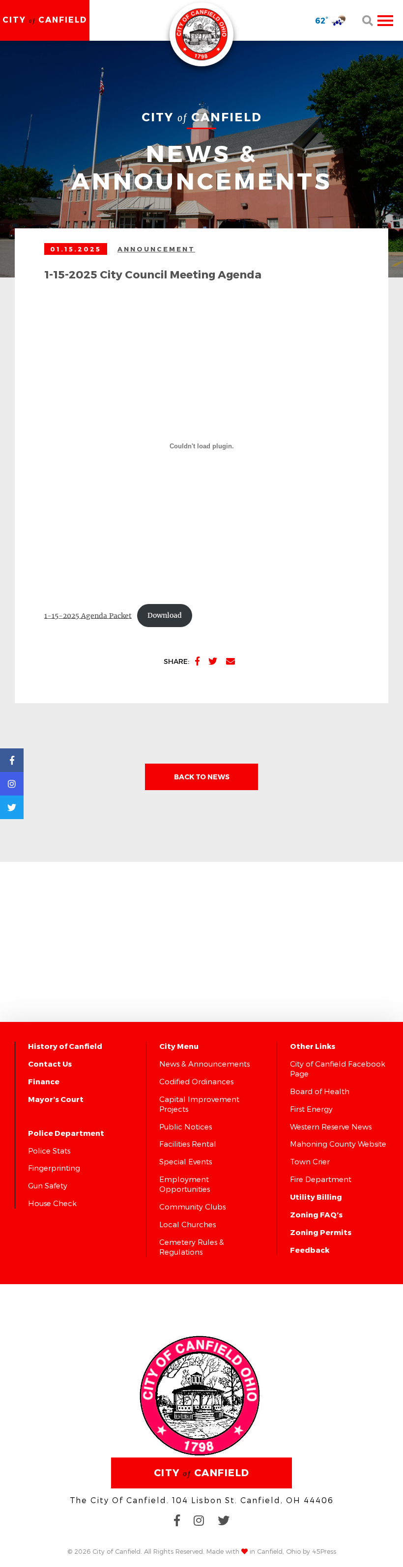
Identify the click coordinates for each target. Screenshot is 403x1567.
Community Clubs (192, 1206)
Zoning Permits (320, 1232)
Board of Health (319, 1091)
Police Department (66, 1132)
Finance (43, 1081)
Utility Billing (316, 1196)
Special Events (185, 1161)
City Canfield (44, 19)
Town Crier (310, 1161)
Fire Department (320, 1179)
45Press (324, 1551)
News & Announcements (204, 1063)
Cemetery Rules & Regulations (191, 1246)
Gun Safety (47, 1185)
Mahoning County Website (338, 1143)
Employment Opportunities (184, 1184)
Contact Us (50, 1063)
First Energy (311, 1108)
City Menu (179, 1046)
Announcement (156, 249)
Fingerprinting (54, 1167)
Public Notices (185, 1126)
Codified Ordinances (196, 1081)
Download (164, 615)
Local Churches (187, 1224)
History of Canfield (65, 1046)
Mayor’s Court (56, 1099)
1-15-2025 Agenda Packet (88, 615)
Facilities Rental (187, 1143)
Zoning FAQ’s (316, 1214)
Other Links (312, 1046)
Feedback (309, 1249)
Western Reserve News (331, 1126)
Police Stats (49, 1150)
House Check (52, 1203)
